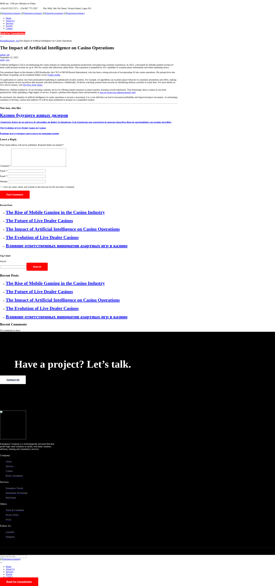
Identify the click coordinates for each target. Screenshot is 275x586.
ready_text (4, 60)
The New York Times (32, 85)
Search (3, 261)
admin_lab (4, 55)
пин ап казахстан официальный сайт (117, 92)
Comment (5, 166)
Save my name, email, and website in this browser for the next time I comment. (39, 187)
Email (3, 176)
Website (3, 181)
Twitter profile (53, 75)
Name (3, 171)
